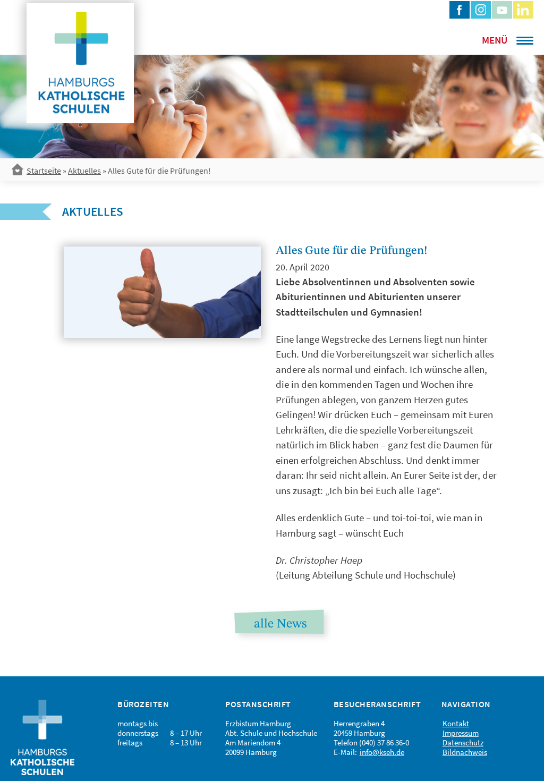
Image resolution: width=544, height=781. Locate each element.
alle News (280, 624)
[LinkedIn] (523, 10)
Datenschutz (463, 742)
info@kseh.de (382, 752)
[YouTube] (502, 10)
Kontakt (456, 723)
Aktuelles (84, 170)
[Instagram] (481, 10)
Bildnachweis (465, 752)
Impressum (461, 733)
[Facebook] (459, 10)
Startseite (44, 170)
